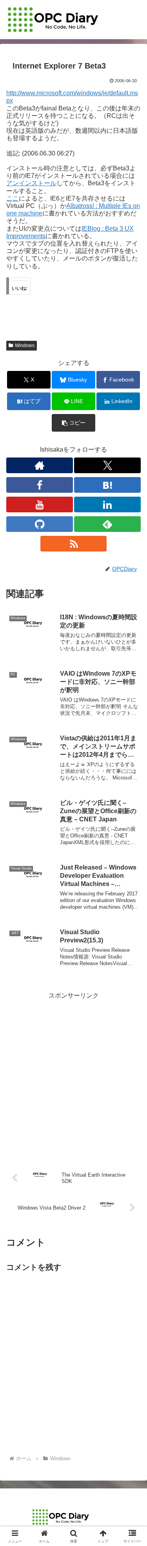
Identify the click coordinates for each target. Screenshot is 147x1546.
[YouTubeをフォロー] (39, 504)
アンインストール (31, 183)
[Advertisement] (73, 1075)
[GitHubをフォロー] (39, 524)
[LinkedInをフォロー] (107, 504)
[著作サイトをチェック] (39, 465)
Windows (24, 345)
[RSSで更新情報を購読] (73, 543)
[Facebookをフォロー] (39, 485)
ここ (12, 198)
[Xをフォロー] (107, 465)
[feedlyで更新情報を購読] (107, 524)
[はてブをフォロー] (107, 485)
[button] (73, 423)
